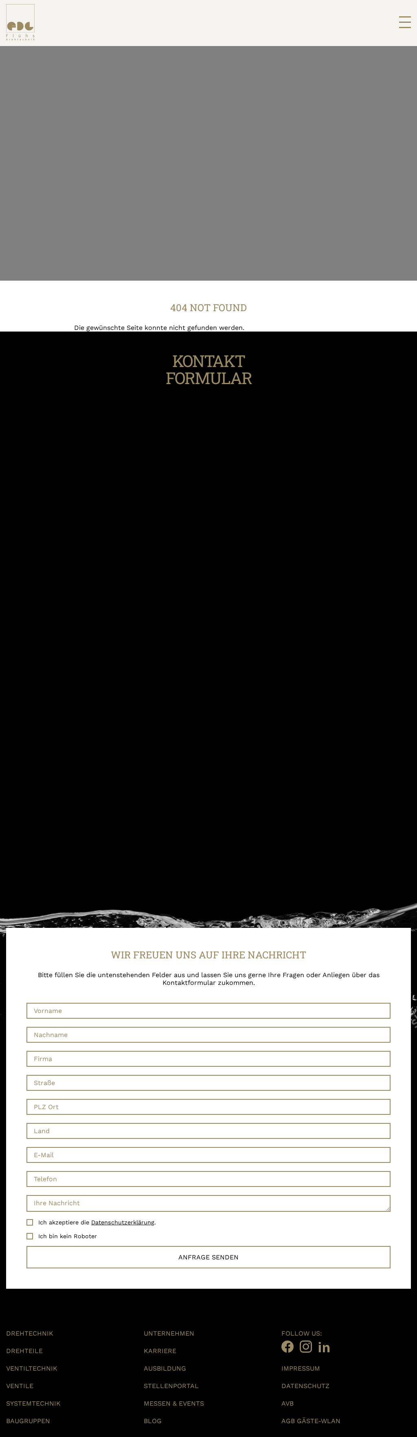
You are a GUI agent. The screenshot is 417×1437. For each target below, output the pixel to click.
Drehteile (24, 1351)
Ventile (19, 1386)
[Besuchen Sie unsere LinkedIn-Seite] (324, 1347)
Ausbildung (165, 1368)
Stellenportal (171, 1386)
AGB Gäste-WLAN (310, 1421)
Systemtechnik (33, 1403)
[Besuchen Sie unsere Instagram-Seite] (306, 1346)
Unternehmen (169, 1333)
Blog (153, 1421)
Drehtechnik (29, 1333)
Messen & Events (174, 1403)
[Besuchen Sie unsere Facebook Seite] (287, 1346)
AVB (287, 1403)
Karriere (160, 1351)
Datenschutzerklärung (122, 1222)
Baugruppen (28, 1421)
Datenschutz (305, 1386)
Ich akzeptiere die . (97, 1222)
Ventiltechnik (31, 1368)
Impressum (300, 1368)
